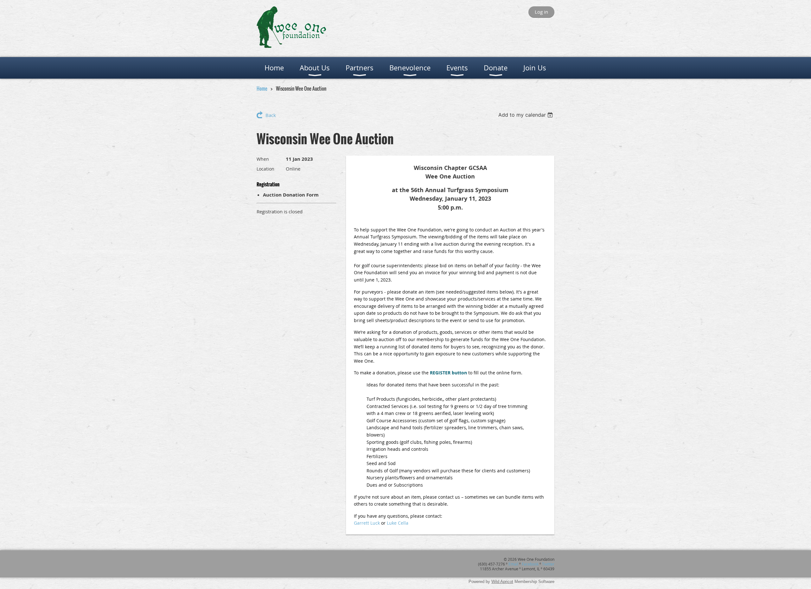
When (263, 159)
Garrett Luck (367, 523)
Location (265, 169)
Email (513, 563)
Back (270, 115)
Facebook (530, 563)
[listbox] (526, 115)
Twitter (548, 563)
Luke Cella (397, 523)
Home (262, 88)
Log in (541, 12)
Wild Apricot (502, 581)
